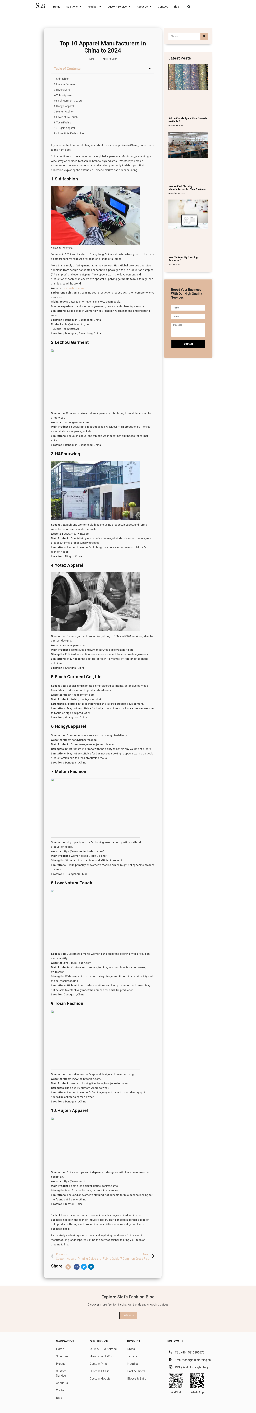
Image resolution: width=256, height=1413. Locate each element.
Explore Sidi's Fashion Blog (69, 133)
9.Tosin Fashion (63, 122)
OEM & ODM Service (103, 1349)
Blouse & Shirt (136, 1378)
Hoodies (133, 1363)
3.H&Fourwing (62, 89)
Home (56, 6)
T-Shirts (132, 1356)
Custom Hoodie (100, 1378)
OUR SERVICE (99, 1341)
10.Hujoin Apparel (64, 128)
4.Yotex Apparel (63, 95)
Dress (131, 1349)
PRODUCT (133, 1341)
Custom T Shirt (99, 1371)
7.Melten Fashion (64, 111)
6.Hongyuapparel (64, 106)
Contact (163, 6)
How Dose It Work (102, 1356)
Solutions (72, 6)
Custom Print (98, 1363)
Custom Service (117, 6)
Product (92, 6)
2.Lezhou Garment (65, 84)
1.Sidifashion (61, 78)
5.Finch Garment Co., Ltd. (68, 100)
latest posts (179, 58)
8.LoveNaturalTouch (66, 117)
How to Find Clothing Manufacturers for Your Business (187, 188)
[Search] (204, 36)
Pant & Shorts (136, 1371)
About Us (142, 6)
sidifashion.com (74, 288)
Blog (176, 6)
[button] (189, 7)
